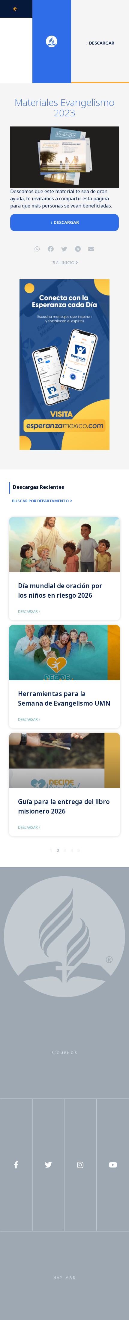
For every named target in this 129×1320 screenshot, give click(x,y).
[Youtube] (112, 1165)
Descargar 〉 (30, 611)
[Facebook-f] (16, 1165)
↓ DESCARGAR (64, 222)
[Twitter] (48, 1165)
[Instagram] (80, 1165)
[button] (37, 249)
